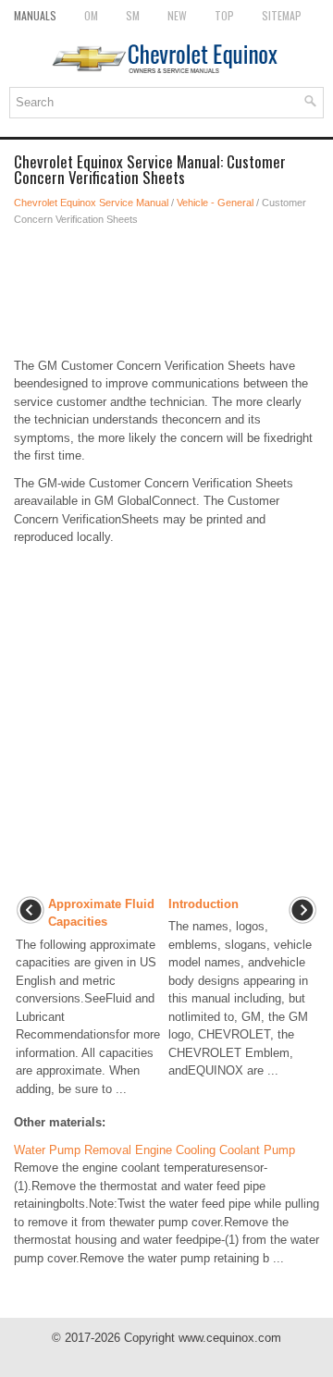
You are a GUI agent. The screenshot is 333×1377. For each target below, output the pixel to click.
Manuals (35, 15)
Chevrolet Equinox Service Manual (91, 202)
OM (91, 15)
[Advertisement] (166, 292)
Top (224, 15)
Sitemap (282, 15)
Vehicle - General (215, 202)
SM (133, 15)
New (177, 15)
